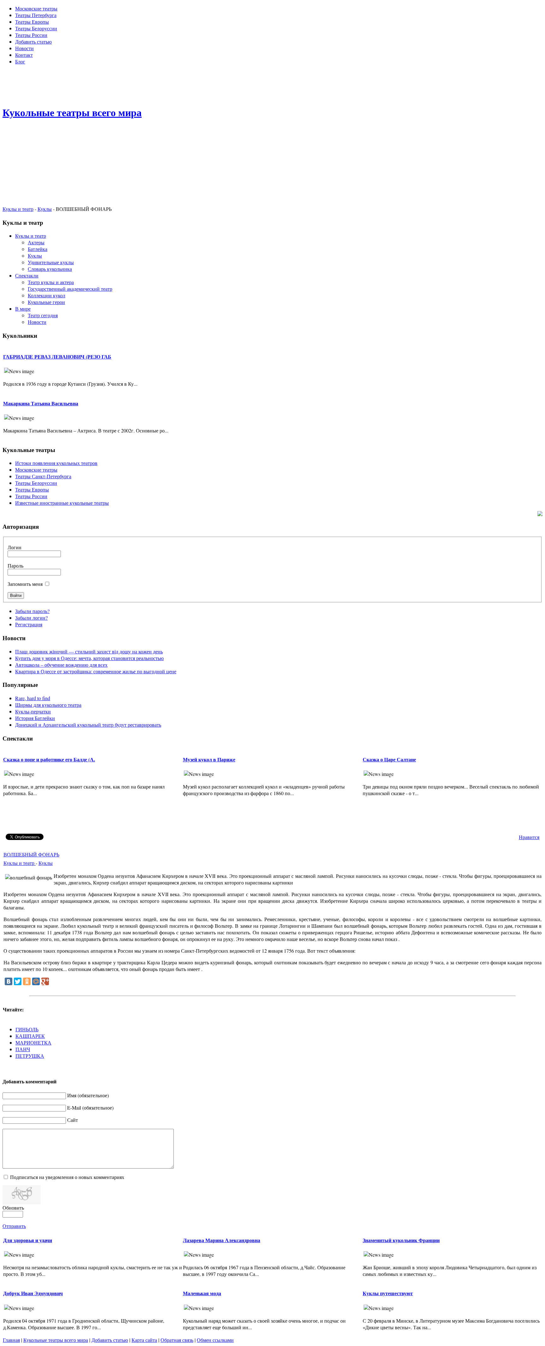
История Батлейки (35, 718)
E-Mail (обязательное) (90, 1107)
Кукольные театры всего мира (55, 1340)
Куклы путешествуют (388, 1293)
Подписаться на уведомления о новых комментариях (67, 1177)
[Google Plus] (45, 981)
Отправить (14, 1226)
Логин (14, 547)
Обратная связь (177, 1340)
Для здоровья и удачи (27, 1240)
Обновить (13, 1207)
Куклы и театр (18, 208)
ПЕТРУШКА (29, 1055)
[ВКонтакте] (8, 981)
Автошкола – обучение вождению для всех (61, 664)
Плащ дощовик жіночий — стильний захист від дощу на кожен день (89, 651)
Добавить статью (109, 1340)
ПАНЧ (22, 1049)
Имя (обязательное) (88, 1095)
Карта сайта (144, 1340)
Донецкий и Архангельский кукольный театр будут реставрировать (88, 724)
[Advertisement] (272, 84)
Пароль (15, 565)
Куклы (45, 208)
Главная (11, 1340)
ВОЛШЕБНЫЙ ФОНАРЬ (31, 854)
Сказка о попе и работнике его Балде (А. (49, 759)
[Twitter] (17, 981)
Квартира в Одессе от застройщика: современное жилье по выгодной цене (95, 671)
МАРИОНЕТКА (33, 1042)
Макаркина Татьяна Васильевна (40, 403)
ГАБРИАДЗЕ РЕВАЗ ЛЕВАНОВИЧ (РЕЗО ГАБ (57, 356)
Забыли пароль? (32, 611)
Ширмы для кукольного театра (48, 704)
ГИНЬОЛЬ (26, 1029)
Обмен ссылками (215, 1340)
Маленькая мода (202, 1293)
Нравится (529, 837)
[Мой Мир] (36, 981)
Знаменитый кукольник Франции (401, 1240)
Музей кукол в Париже (209, 759)
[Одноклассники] (27, 981)
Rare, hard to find (32, 698)
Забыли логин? (31, 617)
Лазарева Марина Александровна (221, 1240)
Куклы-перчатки (33, 711)
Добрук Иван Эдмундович (33, 1293)
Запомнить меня (25, 584)
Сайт (72, 1120)
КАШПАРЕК (30, 1036)
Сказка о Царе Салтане (389, 759)
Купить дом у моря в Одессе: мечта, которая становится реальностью (89, 658)
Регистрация (28, 624)
